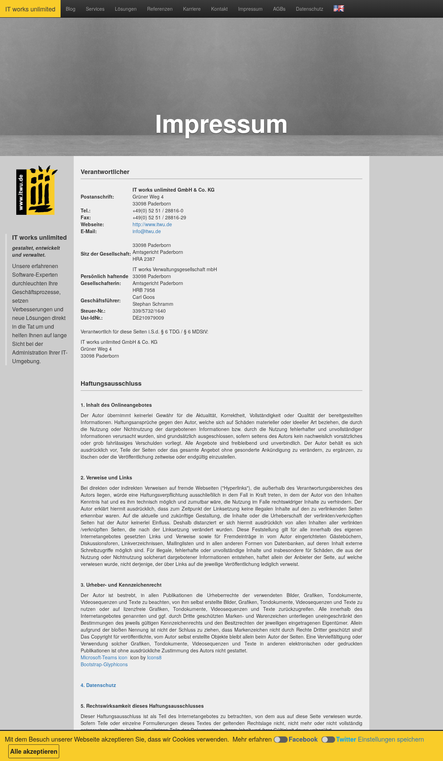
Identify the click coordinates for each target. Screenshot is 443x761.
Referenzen (160, 8)
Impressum (250, 8)
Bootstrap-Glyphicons (104, 664)
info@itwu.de (147, 231)
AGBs (279, 8)
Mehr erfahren (252, 738)
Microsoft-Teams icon (104, 657)
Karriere (192, 8)
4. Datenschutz (98, 684)
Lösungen (126, 8)
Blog (70, 8)
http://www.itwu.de (152, 224)
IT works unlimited (30, 8)
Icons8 (154, 657)
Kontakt (219, 8)
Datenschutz (309, 8)
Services (95, 8)
